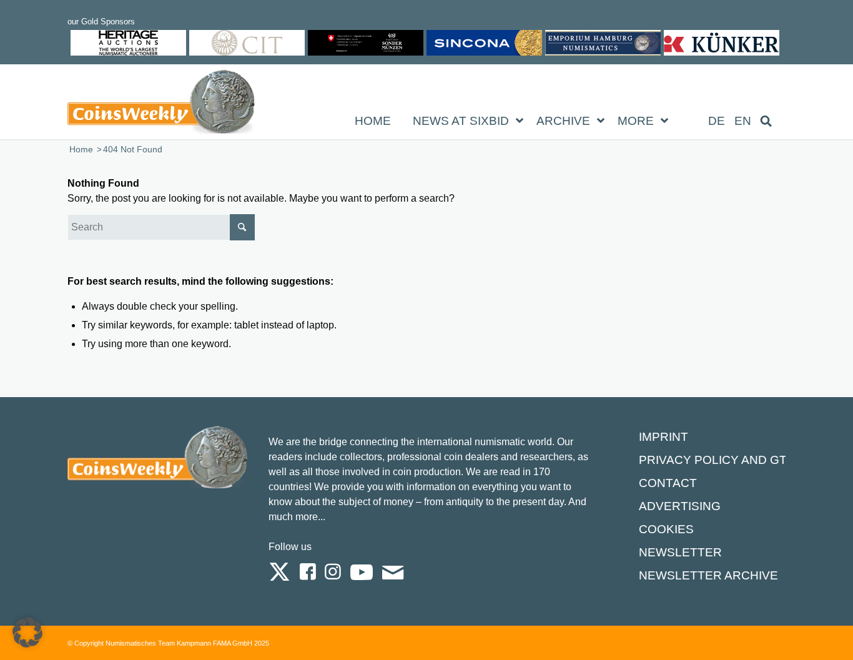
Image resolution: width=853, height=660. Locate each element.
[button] (27, 632)
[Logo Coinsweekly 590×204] (161, 104)
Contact (668, 483)
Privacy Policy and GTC (717, 459)
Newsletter (680, 552)
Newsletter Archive (708, 575)
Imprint (663, 436)
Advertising (680, 506)
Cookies (666, 529)
